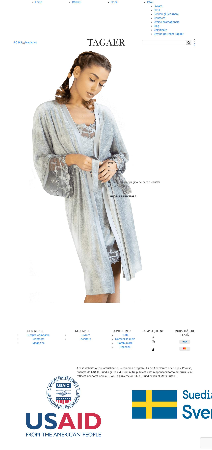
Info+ (150, 2)
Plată (157, 10)
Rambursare (125, 342)
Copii (114, 2)
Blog (156, 25)
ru (20, 42)
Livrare (158, 6)
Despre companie (38, 335)
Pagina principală (123, 196)
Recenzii (125, 346)
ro (15, 42)
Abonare (106, 314)
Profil (125, 335)
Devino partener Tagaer (169, 33)
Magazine (38, 342)
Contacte (159, 18)
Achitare (85, 339)
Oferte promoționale (166, 22)
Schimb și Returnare (166, 14)
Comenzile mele (125, 339)
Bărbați (76, 2)
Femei (39, 2)
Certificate (160, 29)
